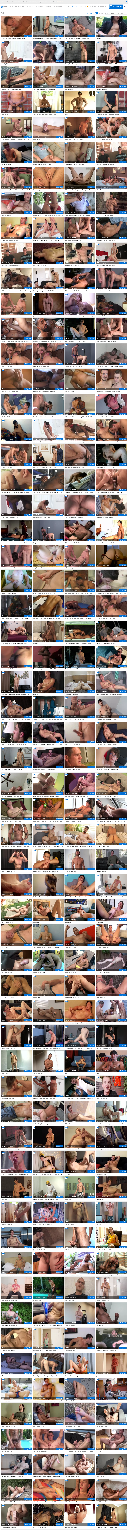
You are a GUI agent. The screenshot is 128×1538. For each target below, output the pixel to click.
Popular (13, 7)
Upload (67, 7)
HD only (101, 13)
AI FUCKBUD (102, 7)
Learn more (60, 2)
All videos (89, 13)
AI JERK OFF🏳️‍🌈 (83, 7)
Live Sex (74, 7)
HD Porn (93, 7)
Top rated (30, 7)
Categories (39, 7)
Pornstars (58, 7)
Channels (49, 7)
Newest (21, 7)
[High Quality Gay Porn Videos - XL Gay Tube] (4, 7)
